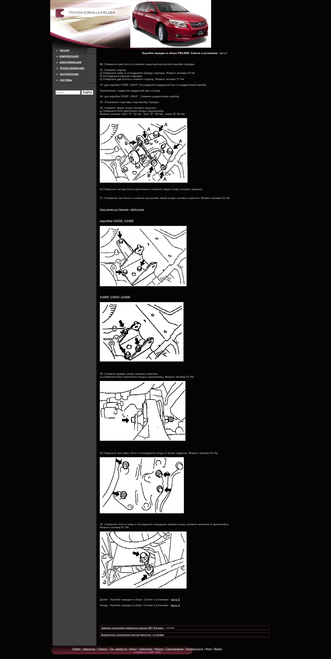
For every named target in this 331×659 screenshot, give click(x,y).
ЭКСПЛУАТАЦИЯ (69, 74)
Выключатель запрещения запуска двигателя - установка (132, 635)
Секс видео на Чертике (114, 209)
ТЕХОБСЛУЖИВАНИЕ (72, 68)
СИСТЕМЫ (66, 80)
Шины (133, 648)
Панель (102, 648)
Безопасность (194, 648)
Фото (209, 648)
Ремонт (159, 648)
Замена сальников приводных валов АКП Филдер (132, 627)
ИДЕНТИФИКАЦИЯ (70, 62)
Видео (218, 648)
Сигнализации (175, 648)
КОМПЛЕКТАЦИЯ (69, 56)
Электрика (146, 648)
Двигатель (89, 648)
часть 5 (175, 599)
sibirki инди (137, 209)
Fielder (65, 50)
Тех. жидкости (119, 648)
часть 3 (175, 605)
